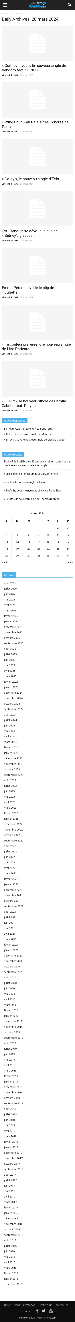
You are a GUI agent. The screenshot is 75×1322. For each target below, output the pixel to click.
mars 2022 (10, 873)
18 (6, 548)
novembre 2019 (13, 1026)
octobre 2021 (12, 900)
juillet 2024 (10, 720)
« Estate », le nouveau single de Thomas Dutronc (31, 499)
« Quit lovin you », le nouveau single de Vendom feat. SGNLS (34, 67)
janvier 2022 (11, 884)
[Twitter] (44, 1311)
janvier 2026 (11, 621)
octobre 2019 (12, 1032)
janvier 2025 (11, 687)
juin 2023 (9, 791)
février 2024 (11, 747)
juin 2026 (9, 594)
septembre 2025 (13, 643)
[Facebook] (37, 1311)
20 (28, 548)
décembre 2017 (13, 1152)
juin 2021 (9, 922)
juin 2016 (9, 1251)
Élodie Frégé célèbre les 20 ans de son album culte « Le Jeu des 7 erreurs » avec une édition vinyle (37, 463)
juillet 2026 (10, 588)
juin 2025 (9, 659)
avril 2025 (9, 670)
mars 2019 (10, 1070)
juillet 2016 (10, 1246)
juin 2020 (9, 988)
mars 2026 (10, 610)
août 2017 (10, 1174)
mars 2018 (10, 1136)
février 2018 (11, 1141)
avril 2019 (9, 1065)
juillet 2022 (10, 851)
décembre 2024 (13, 692)
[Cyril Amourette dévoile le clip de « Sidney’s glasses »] (37, 209)
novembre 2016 (13, 1224)
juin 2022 (9, 857)
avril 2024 (9, 736)
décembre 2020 (13, 955)
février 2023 (11, 813)
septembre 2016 (13, 1235)
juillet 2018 (10, 1114)
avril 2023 (9, 802)
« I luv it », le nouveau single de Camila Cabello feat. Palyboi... (34, 403)
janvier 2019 (11, 1081)
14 (38, 541)
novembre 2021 (13, 895)
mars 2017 (10, 1202)
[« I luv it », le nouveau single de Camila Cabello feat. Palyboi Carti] (37, 379)
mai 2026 (9, 599)
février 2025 (11, 681)
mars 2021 (10, 939)
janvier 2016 (11, 1278)
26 (17, 555)
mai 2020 (9, 994)
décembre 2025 (13, 627)
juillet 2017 (10, 1180)
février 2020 (11, 1010)
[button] (70, 5)
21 (38, 548)
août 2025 (10, 649)
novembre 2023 (13, 764)
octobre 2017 (12, 1163)
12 (17, 541)
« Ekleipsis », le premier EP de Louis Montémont (31, 473)
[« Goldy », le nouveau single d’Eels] (37, 156)
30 (57, 555)
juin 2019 (9, 1054)
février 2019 (11, 1076)
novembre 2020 (13, 961)
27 (28, 555)
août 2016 (10, 1240)
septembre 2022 (13, 840)
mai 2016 (9, 1256)
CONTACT (27, 1311)
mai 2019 (9, 1059)
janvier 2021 (11, 950)
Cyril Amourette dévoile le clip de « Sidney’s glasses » (30, 233)
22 (48, 548)
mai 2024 (9, 731)
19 (17, 548)
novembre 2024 (13, 698)
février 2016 (11, 1273)
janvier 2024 (11, 753)
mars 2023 (10, 807)
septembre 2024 (13, 709)
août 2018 (10, 1109)
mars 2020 (10, 1005)
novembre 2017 (13, 1158)
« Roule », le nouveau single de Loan (24, 482)
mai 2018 (9, 1125)
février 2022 (11, 879)
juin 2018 (9, 1120)
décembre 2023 (13, 758)
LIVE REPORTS (45, 1305)
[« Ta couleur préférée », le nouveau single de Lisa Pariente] (37, 322)
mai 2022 (9, 862)
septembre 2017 (13, 1169)
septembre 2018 (13, 1103)
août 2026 (10, 583)
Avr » (70, 562)
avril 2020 (9, 999)
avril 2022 (9, 868)
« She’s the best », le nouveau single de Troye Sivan (33, 490)
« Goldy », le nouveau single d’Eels (30, 179)
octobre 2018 (12, 1098)
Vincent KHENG (10, 75)
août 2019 (10, 1043)
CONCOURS (62, 1305)
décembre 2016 (13, 1218)
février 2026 (11, 616)
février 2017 (11, 1207)
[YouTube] (51, 1311)
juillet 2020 (10, 983)
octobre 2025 (12, 638)
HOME (7, 1305)
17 (67, 541)
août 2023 (10, 780)
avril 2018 (9, 1130)
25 (6, 555)
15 (48, 541)
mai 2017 (9, 1191)
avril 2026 (9, 605)
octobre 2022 (12, 835)
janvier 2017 (11, 1213)
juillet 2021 (10, 917)
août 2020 (10, 977)
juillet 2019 (10, 1048)
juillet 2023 (10, 785)
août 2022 (10, 846)
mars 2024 (10, 742)
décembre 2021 (13, 889)
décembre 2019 (13, 1021)
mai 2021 (9, 928)
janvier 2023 (11, 818)
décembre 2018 (13, 1087)
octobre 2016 (12, 1229)
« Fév (5, 562)
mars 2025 (10, 676)
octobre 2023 (12, 769)
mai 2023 (9, 796)
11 (6, 541)
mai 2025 (9, 665)
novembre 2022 (13, 829)
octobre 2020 (12, 966)
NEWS (17, 1305)
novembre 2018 (13, 1092)
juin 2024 (9, 725)
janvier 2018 (11, 1147)
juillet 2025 (10, 654)
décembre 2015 (13, 1284)
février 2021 (11, 944)
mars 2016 (10, 1267)
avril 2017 (9, 1196)
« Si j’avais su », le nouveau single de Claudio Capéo (34, 439)
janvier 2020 (11, 1015)
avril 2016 (9, 1262)
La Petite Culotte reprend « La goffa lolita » (29, 428)
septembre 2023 (13, 774)
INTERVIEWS (29, 1305)
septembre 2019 (13, 1037)
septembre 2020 (13, 972)
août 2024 (10, 714)
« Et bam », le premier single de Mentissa (28, 434)
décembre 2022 (13, 824)
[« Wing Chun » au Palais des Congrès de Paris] (37, 100)
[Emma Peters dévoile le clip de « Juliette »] (37, 265)
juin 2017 (9, 1185)
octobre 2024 (12, 703)
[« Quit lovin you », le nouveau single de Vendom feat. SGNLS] (37, 43)
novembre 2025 (13, 632)
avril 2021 (9, 933)
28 (38, 555)
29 (48, 555)
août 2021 (10, 911)
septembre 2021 (13, 906)
